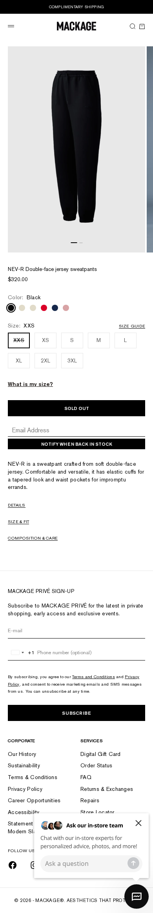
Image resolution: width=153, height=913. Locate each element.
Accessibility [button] (24, 812)
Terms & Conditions (32, 777)
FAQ (85, 777)
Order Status (96, 765)
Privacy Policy (25, 788)
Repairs (89, 800)
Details (17, 505)
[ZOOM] (137, 244)
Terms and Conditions (93, 676)
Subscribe (76, 713)
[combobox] (21, 653)
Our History (22, 753)
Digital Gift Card (100, 753)
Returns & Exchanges (106, 788)
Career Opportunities (34, 800)
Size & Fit (18, 521)
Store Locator (97, 812)
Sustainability (24, 765)
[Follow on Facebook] (12, 865)
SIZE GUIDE (132, 326)
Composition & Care (33, 538)
